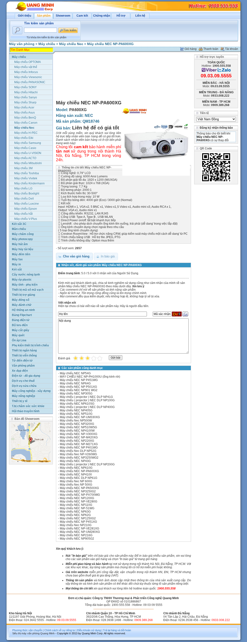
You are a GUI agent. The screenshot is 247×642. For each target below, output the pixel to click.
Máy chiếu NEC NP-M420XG (79, 437)
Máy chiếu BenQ (25, 117)
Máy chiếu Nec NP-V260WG (78, 454)
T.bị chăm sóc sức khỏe (28, 406)
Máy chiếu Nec (71, 44)
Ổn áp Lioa (19, 340)
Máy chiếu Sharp (25, 102)
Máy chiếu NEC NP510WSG (78, 427)
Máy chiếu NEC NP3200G (77, 424)
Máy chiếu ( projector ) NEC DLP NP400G (87, 407)
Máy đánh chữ (21, 305)
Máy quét (18, 335)
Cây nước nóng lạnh (26, 274)
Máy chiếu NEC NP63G (75, 511)
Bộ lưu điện (19, 325)
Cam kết (82, 15)
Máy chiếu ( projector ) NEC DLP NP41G (86, 397)
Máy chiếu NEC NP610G (76, 467)
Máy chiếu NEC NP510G (76, 413)
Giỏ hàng (191, 49)
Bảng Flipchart (22, 315)
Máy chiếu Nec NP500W (76, 420)
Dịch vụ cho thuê (23, 380)
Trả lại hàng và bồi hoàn (117, 630)
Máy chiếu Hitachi (26, 92)
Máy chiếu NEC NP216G (76, 535)
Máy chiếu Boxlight (26, 193)
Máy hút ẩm (20, 244)
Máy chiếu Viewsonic (28, 77)
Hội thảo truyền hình (25, 411)
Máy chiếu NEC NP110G (76, 505)
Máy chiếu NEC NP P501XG (78, 386)
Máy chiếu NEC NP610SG (77, 403)
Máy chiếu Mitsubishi (28, 163)
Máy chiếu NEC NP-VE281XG (79, 528)
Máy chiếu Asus (24, 112)
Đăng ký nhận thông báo (216, 127)
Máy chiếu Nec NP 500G (76, 484)
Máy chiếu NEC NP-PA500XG (79, 488)
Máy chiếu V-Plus (25, 219)
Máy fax (17, 259)
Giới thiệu (24, 15)
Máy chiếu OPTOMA (27, 62)
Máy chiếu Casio (25, 148)
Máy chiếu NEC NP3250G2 (78, 491)
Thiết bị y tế (19, 401)
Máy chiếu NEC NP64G (75, 383)
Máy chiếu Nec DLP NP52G (78, 451)
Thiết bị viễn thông (24, 355)
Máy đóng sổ (20, 299)
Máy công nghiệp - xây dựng (31, 391)
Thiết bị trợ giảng (23, 294)
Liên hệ (140, 15)
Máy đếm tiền (21, 254)
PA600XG (78, 110)
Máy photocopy (22, 239)
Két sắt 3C (19, 224)
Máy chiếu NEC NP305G (76, 393)
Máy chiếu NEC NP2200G (77, 440)
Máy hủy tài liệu (22, 249)
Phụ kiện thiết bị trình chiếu (30, 345)
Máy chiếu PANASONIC (29, 82)
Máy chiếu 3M (23, 168)
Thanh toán (210, 49)
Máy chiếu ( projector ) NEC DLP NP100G (87, 400)
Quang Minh (47, 633)
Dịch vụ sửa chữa (24, 386)
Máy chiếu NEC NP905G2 (77, 538)
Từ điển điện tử (22, 360)
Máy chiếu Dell (24, 198)
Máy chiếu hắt (23, 213)
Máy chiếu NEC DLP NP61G (78, 478)
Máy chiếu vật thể (25, 67)
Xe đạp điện (20, 370)
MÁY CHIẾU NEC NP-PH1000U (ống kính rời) (90, 376)
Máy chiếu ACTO (25, 158)
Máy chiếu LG (23, 188)
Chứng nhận (101, 15)
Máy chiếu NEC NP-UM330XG (80, 417)
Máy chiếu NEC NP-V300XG (78, 434)
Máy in (16, 264)
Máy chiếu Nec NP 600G (76, 481)
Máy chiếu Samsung (27, 143)
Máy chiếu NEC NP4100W (77, 430)
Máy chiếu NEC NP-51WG (77, 508)
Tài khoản (231, 49)
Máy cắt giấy (20, 330)
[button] (74, 256)
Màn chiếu (19, 229)
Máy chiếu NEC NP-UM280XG (80, 532)
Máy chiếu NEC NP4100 (76, 474)
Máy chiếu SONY (25, 87)
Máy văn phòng (21, 44)
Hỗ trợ (121, 15)
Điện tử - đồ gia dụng (26, 375)
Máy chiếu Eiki (23, 138)
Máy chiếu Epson (25, 208)
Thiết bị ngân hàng (24, 350)
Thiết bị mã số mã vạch (27, 289)
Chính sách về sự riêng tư (59, 630)
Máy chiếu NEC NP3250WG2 (79, 457)
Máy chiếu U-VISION (27, 153)
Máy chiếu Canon (25, 122)
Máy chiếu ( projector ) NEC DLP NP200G (87, 464)
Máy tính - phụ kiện (24, 284)
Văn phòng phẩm (23, 365)
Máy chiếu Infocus (26, 72)
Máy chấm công (23, 234)
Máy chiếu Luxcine (26, 203)
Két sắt (17, 269)
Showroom (63, 15)
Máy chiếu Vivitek (25, 178)
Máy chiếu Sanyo (25, 97)
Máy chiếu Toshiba (26, 173)
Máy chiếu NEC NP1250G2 (78, 518)
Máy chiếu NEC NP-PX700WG (80, 494)
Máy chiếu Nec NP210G (75, 525)
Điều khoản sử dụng (89, 630)
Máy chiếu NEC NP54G (75, 373)
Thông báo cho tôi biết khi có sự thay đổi (213, 137)
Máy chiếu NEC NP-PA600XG (110, 44)
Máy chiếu (46, 44)
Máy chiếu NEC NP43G (75, 461)
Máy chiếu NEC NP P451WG (79, 380)
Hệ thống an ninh (23, 310)
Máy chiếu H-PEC (26, 132)
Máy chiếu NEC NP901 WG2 (78, 390)
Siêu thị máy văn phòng (26, 633)
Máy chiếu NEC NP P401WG (79, 447)
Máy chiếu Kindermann (29, 183)
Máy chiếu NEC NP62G (75, 515)
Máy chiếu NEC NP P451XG (78, 521)
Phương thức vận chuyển (27, 630)
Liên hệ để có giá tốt (95, 127)
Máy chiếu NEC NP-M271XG (79, 444)
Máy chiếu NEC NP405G (76, 410)
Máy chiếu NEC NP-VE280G (78, 501)
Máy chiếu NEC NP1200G (77, 498)
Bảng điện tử (20, 320)
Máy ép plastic (22, 279)
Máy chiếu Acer (24, 107)
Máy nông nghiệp (23, 396)
